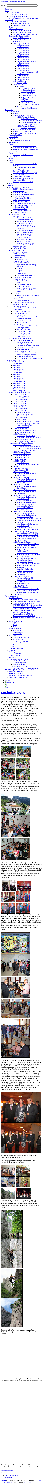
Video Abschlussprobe (24, 344)
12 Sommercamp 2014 (20, 209)
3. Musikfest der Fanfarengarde (26, 538)
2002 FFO (16, 466)
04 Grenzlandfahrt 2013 (20, 196)
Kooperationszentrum (15, 628)
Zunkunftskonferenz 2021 (29, 119)
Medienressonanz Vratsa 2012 (26, 288)
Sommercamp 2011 (27, 97)
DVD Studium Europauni (21, 637)
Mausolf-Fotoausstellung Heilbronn (28, 421)
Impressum (8, 1477)
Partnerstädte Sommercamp (21, 43)
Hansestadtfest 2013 (19, 374)
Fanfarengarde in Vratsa (24, 412)
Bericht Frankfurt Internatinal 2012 (24, 129)
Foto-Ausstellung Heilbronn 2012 (23, 140)
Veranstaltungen (18, 632)
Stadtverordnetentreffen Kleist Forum (28, 563)
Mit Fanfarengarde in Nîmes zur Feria (29, 423)
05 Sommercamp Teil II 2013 (22, 198)
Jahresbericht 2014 (19, 113)
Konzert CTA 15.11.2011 (25, 320)
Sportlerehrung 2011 (19, 664)
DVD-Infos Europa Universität (22, 25)
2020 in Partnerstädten (20, 409)
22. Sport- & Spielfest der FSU (26, 545)
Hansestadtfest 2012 (19, 376)
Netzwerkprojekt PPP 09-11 (17, 214)
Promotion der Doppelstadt (21, 351)
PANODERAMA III (23, 509)
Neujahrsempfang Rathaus (25, 562)
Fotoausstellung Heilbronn (25, 356)
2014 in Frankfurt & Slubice (22, 576)
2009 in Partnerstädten (20, 403)
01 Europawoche (18, 191)
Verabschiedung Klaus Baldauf (26, 565)
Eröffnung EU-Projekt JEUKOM (27, 535)
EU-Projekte (9, 185)
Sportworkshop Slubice (24, 527)
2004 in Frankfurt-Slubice (21, 472)
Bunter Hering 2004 (19, 391)
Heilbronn (12, 138)
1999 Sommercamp (23, 68)
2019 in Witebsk (14, 12)
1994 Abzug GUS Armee (21, 468)
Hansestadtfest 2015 (19, 371)
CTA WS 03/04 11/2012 (20, 313)
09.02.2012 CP (17, 634)
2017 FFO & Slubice (19, 459)
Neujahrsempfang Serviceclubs (26, 558)
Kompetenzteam (18, 84)
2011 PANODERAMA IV (21, 261)
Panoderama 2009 (22, 522)
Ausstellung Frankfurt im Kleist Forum (21, 675)
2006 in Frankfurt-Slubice (21, 484)
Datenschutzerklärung (12, 1475)
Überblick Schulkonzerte (24, 342)
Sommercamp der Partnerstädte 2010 (28, 502)
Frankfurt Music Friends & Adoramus (29, 437)
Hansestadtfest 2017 (19, 367)
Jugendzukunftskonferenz (25, 506)
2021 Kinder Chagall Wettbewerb (31, 120)
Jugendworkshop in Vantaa (25, 414)
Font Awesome (9, 1482)
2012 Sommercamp (23, 74)
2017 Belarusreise (18, 174)
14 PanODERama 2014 (20, 212)
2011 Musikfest (17, 257)
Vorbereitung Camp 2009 (25, 221)
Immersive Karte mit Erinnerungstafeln (25, 133)
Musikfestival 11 (18, 654)
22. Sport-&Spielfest (19, 663)
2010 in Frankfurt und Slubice (22, 500)
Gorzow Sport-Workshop (25, 439)
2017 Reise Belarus (23, 396)
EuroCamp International (16, 41)
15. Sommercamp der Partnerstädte (28, 589)
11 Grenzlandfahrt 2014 (20, 207)
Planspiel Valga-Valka (24, 329)
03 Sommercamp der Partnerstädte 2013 (25, 194)
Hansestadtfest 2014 (19, 373)
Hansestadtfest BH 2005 (24, 481)
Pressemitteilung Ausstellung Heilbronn (29, 358)
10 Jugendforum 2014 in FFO (22, 205)
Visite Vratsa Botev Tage (24, 425)
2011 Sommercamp (23, 75)
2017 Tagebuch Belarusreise (30, 398)
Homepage (8, 9)
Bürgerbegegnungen (19, 247)
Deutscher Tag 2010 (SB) (21, 171)
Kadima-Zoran (13, 142)
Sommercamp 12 (22, 549)
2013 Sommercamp (23, 70)
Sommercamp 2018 (23, 457)
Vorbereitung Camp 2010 (25, 232)
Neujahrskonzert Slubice (24, 560)
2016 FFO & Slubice (19, 461)
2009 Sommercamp (23, 77)
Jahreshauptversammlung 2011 (22, 30)
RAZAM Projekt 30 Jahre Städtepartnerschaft (27, 605)
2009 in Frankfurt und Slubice (22, 511)
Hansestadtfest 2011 (19, 378)
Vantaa (11, 158)
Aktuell (7, 11)
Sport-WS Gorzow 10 (24, 236)
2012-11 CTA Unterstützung (30, 104)
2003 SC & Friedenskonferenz (26, 61)
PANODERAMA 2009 (24, 223)
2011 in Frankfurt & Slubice (21, 531)
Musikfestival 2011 (23, 259)
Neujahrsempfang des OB (25, 578)
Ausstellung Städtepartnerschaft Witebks (25, 599)
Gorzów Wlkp (13, 137)
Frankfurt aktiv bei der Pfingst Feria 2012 (26, 147)
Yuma (10, 183)
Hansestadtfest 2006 (19, 387)
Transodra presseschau (16, 655)
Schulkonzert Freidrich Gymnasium (28, 346)
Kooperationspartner (11, 596)
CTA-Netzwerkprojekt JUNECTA (20, 306)
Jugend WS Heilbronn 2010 (25, 241)
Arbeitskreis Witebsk (15, 598)
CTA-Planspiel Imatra (24, 333)
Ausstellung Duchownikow (25, 569)
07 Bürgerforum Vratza (20, 201)
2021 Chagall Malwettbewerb (18, 677)
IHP (14, 645)
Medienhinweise (22, 274)
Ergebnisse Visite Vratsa (24, 284)
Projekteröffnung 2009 (24, 218)
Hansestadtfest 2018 (19, 365)
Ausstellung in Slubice (16, 673)
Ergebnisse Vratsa (13, 692)
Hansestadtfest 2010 (19, 380)
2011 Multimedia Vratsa (28, 95)
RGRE (15, 625)
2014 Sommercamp (23, 50)
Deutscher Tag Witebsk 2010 (26, 436)
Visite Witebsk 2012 (19, 180)
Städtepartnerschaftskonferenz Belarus (29, 580)
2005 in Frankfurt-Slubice (21, 477)
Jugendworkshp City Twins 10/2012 (28, 554)
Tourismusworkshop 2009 (25, 220)
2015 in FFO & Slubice (20, 587)
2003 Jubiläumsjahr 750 (20, 470)
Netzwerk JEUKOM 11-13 (17, 250)
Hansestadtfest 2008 (19, 383)
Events (11, 27)
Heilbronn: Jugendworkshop (26, 441)
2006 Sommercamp (23, 56)
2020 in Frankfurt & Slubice (26, 126)
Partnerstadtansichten (15, 135)
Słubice (11, 153)
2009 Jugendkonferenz (28, 90)
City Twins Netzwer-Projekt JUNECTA (25, 34)
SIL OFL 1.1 (27, 1482)
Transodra (12, 650)
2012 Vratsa (24, 99)
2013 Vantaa (17, 292)
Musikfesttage (21, 567)
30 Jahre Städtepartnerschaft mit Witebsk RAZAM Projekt (31, 123)
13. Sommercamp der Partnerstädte (28, 536)
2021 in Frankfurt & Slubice (26, 117)
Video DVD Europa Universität (27, 353)
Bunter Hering (21, 475)
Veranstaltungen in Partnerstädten (19, 392)
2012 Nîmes (16, 293)
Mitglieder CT (21, 106)
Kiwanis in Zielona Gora (24, 572)
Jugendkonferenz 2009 (24, 225)
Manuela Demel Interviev (29, 108)
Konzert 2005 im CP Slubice (22, 32)
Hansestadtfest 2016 (19, 369)
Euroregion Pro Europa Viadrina (19, 36)
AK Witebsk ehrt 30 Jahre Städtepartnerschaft (23, 18)
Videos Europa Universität (21, 23)
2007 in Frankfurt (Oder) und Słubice (24, 490)
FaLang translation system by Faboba (7, 1470)
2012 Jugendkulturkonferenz (22, 277)
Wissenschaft (13, 636)
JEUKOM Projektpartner (21, 252)
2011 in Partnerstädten (20, 428)
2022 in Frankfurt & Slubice (22, 445)
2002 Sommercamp (23, 63)
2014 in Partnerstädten (20, 401)
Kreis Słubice (13, 156)
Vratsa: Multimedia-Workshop (26, 430)
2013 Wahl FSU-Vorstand (21, 661)
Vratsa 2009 (20, 229)
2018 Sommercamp (23, 45)
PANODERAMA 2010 (24, 239)
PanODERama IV (22, 540)
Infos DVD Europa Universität (26, 355)
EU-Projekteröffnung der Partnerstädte (29, 518)
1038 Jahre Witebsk (23, 427)
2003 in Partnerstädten (20, 405)
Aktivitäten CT (21, 86)
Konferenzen (17, 216)
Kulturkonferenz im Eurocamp (26, 547)
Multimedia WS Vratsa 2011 (26, 243)
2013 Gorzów (17, 299)
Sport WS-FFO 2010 (23, 238)
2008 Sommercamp (23, 79)
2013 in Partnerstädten (20, 410)
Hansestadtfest (21, 493)
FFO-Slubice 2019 (19, 594)
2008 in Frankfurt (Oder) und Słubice (24, 495)
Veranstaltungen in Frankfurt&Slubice (21, 443)
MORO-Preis (17, 630)
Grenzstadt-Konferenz (24, 319)
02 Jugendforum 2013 (20, 192)
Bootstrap (3, 1480)
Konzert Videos (22, 322)
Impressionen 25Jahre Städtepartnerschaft (26, 178)
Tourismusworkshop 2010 (25, 230)
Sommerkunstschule (23, 583)
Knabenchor (13, 657)
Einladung (20, 268)
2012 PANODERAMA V (21, 263)
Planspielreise (17, 324)
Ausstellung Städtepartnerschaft (23, 182)
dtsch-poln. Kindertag (19, 81)
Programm (20, 270)
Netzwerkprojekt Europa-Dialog (19, 187)
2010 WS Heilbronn (27, 93)
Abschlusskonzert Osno (24, 349)
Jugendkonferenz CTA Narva (26, 432)
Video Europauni (18, 639)
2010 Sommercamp (23, 52)
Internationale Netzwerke (17, 621)
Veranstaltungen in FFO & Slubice (24, 115)
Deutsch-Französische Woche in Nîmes (29, 416)
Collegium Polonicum (20, 643)
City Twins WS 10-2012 (28, 102)
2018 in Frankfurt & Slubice (18, 14)
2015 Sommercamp (23, 48)
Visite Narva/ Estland (23, 337)
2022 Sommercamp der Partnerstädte (28, 446)
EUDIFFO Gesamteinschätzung (23, 189)
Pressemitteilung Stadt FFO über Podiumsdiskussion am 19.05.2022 (24, 615)
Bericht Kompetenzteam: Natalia (27, 317)
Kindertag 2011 (22, 83)
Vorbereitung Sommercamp (25, 513)
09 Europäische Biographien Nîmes (24, 203)
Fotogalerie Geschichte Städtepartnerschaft (26, 601)
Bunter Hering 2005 (19, 389)
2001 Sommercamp (23, 65)
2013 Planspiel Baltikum (28, 88)
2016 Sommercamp (23, 47)
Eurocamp (12, 646)
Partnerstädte (9, 110)
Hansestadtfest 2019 (19, 364)
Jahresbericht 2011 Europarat (22, 131)
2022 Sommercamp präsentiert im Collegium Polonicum (31, 449)
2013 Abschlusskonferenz (21, 301)
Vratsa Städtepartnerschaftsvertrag (27, 529)
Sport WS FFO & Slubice (25, 508)
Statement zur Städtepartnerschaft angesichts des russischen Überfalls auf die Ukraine (27, 607)
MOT (14, 623)
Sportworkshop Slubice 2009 (26, 227)
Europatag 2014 (22, 581)
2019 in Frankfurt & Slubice (22, 454)
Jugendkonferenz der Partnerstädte (27, 524)
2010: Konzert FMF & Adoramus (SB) (25, 173)
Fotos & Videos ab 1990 (12, 360)
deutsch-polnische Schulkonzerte (23, 340)
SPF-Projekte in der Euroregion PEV (20, 338)
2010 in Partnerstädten (20, 434)
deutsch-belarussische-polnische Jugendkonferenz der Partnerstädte (27, 591)
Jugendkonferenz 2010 (24, 234)
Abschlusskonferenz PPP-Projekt (27, 533)
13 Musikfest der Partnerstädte (22, 210)
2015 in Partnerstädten (20, 400)
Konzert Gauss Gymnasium (25, 347)
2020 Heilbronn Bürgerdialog (18, 16)
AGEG (15, 626)
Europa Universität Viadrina (17, 21)
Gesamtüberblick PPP (20, 248)
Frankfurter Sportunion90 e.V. (18, 659)
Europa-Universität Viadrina (22, 641)
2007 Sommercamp (23, 54)
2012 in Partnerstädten (20, 418)
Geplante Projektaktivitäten (25, 290)
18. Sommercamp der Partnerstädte (28, 464)
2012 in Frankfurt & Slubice (22, 542)
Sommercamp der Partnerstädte (26, 473)
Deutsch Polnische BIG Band (18, 666)
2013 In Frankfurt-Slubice (21, 556)
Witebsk (11, 162)
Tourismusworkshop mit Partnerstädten (29, 520)
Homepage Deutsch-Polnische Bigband (25, 668)
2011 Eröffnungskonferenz (21, 254)
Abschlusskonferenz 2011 (25, 245)
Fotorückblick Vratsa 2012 (25, 286)
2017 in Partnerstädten (20, 394)
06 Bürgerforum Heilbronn (21, 200)
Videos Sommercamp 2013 (29, 72)
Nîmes (11, 144)
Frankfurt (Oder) (14, 111)
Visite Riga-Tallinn (23, 328)
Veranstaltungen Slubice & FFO (23, 155)
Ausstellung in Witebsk (16, 672)
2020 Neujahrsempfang (28, 128)
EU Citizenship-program (16, 648)
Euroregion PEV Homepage (22, 38)
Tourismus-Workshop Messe (26, 504)
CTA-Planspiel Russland (24, 331)
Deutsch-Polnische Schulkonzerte (27, 553)
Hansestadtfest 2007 (19, 385)
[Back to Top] (1, 1472)
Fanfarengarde (13, 652)
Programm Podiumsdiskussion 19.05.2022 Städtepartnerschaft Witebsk (26, 611)
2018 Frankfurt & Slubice (21, 455)
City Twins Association (16, 29)
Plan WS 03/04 (21, 315)
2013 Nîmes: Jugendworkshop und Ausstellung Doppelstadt (24, 303)
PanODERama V (22, 551)
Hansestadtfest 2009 (19, 382)
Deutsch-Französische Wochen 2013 (24, 146)
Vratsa (11, 160)
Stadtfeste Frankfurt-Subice (17, 362)
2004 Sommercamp (23, 59)
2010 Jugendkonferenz (28, 92)
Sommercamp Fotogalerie (25, 517)
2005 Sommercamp (23, 57)
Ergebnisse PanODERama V (26, 275)
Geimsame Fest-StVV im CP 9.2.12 (28, 544)
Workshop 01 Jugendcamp (21, 311)
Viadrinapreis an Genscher (25, 571)
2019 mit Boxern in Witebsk (22, 176)
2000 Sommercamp (23, 66)
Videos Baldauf (22, 335)
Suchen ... (4, 5)
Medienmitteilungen (23, 272)
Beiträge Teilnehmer (23, 281)
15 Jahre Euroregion (19, 39)
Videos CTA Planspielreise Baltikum (28, 326)
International (9, 20)
